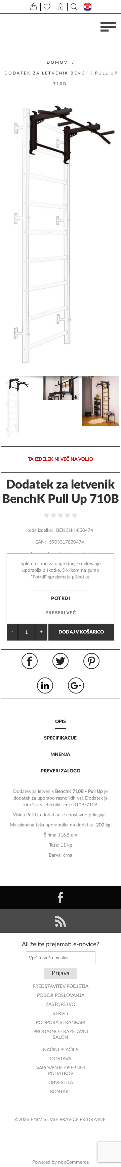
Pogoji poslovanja (60, 995)
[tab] (60, 722)
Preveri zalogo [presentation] (60, 771)
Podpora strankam (60, 1022)
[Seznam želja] (47, 6)
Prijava (61, 973)
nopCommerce (73, 1162)
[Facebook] (60, 897)
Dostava (60, 1059)
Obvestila (60, 1082)
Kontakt (60, 1091)
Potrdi (60, 598)
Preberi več (60, 613)
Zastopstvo (60, 1004)
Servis (60, 1013)
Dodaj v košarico (81, 632)
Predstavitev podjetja (60, 986)
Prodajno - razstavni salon (60, 1034)
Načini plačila (60, 1050)
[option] (21, 408)
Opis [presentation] (60, 721)
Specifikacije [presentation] (60, 738)
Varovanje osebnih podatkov (60, 1071)
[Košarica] (33, 6)
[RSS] (60, 921)
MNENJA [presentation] (60, 754)
